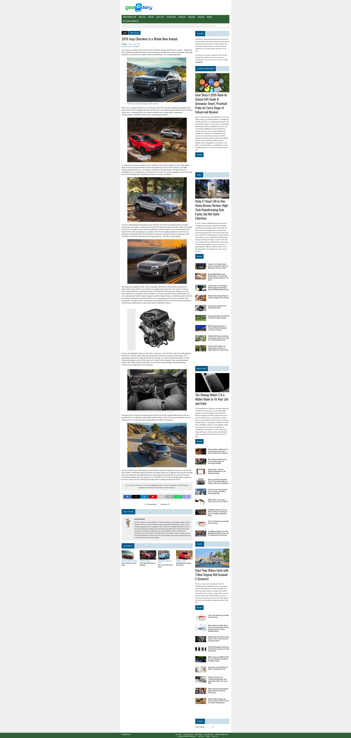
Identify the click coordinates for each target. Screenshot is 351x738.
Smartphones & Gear (129, 17)
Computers (181, 17)
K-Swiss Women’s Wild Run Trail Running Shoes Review (217, 307)
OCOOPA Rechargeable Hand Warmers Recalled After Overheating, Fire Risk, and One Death (218, 649)
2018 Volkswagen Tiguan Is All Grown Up (183, 564)
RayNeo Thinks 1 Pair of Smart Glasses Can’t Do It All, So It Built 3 (218, 501)
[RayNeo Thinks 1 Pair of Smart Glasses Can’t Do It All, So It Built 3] (200, 504)
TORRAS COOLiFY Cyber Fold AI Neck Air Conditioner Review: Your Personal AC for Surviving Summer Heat (218, 338)
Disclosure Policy (208, 734)
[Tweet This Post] (136, 496)
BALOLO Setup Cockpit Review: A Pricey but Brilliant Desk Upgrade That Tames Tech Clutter (217, 328)
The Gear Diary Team (188, 734)
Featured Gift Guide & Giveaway (205, 69)
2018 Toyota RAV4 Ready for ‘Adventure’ (148, 564)
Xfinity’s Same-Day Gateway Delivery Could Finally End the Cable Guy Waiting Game (218, 691)
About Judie (178, 734)
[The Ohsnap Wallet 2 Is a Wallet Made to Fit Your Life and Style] (212, 391)
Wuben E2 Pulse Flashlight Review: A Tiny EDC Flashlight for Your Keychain (218, 297)
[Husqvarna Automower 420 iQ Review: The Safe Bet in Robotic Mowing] (200, 320)
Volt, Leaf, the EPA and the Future (165, 566)
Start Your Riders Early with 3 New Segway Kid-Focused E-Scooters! (211, 574)
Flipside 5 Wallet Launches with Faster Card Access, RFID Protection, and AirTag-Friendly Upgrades (218, 701)
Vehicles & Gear (132, 561)
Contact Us (215, 736)
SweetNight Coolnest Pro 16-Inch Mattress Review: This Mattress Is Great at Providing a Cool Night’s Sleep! (218, 512)
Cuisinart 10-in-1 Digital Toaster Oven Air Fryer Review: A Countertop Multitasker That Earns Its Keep (218, 266)
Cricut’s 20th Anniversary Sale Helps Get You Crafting (218, 522)
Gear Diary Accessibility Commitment (186, 736)
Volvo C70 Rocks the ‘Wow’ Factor (129, 564)
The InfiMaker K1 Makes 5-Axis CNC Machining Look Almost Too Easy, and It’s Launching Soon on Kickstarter (218, 533)
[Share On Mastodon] (186, 496)
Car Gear (151, 17)
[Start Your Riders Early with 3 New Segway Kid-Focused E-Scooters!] (212, 566)
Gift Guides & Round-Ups (131, 21)
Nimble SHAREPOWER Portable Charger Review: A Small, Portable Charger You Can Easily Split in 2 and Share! (218, 277)
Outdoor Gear (171, 17)
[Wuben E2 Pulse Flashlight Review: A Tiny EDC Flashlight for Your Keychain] (200, 300)
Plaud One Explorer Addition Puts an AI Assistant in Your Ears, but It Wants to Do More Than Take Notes (218, 451)
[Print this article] (170, 496)
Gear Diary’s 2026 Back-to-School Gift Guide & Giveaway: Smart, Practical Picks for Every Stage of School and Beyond (211, 103)
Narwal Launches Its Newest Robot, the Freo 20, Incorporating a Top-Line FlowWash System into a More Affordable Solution (218, 628)
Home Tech (142, 17)
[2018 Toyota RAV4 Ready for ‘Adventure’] (148, 558)
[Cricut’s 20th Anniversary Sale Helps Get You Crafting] (200, 525)
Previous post (151, 504)
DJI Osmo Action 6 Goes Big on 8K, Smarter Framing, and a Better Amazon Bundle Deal (217, 491)
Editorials (161, 561)
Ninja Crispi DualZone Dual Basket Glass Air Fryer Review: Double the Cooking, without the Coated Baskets (218, 481)
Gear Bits (199, 544)
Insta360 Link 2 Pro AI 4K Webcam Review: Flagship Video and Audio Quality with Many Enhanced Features (218, 288)
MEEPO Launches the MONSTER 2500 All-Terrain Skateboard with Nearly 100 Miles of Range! (218, 659)
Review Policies (198, 734)
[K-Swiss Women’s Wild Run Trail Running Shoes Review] (200, 310)
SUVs (138, 44)
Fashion (209, 17)
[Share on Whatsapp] (178, 496)
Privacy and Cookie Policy (221, 734)
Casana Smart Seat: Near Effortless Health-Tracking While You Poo (218, 668)
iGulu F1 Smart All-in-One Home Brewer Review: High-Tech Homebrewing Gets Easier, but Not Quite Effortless (212, 210)
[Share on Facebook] (127, 496)
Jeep (134, 44)
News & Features (201, 369)
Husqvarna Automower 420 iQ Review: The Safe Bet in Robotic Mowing (218, 317)
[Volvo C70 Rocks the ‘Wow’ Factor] (128, 558)
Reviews (124, 561)
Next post (164, 504)
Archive (208, 736)
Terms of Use (201, 736)
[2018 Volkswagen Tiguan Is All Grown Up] (184, 558)
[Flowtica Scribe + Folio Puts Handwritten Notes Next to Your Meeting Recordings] (200, 473)
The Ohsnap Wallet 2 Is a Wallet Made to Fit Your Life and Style (211, 399)
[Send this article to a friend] (161, 496)
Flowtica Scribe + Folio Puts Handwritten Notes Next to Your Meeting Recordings (217, 471)
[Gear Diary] (139, 7)
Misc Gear (201, 17)
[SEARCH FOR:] (219, 25)
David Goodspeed (133, 46)
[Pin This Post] (153, 496)
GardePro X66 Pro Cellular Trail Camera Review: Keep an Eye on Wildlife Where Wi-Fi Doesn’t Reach (218, 348)
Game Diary (191, 17)
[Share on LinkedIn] (144, 496)
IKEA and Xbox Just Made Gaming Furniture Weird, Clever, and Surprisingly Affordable (217, 461)
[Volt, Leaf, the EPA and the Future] (164, 558)
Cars (130, 44)
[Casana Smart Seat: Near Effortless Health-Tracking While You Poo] (200, 671)
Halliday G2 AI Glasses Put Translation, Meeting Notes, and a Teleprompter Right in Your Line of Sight (218, 680)
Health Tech (160, 17)
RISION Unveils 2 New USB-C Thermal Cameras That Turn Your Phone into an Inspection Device (218, 639)
